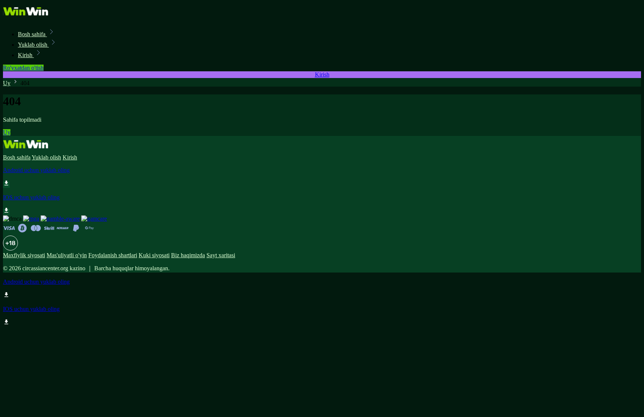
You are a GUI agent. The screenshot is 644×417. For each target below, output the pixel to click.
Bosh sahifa (32, 34)
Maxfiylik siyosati (24, 255)
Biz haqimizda (188, 255)
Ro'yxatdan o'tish (23, 68)
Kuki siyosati (154, 255)
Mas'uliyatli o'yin (67, 255)
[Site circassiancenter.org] (28, 18)
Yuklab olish (33, 44)
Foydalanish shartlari (112, 255)
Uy (6, 83)
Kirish (26, 55)
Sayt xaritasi (220, 255)
